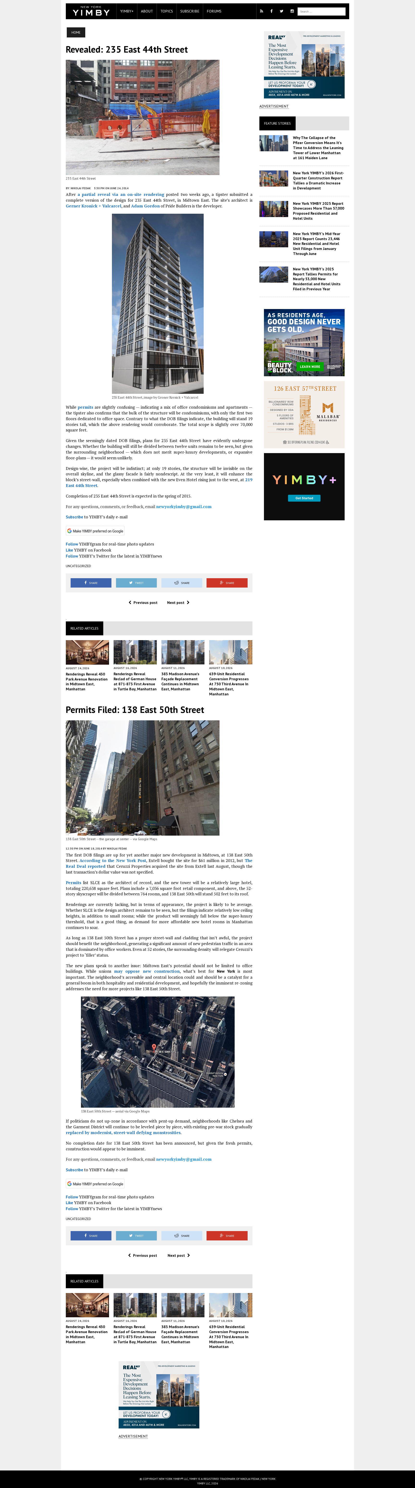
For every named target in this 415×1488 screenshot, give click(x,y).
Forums (214, 11)
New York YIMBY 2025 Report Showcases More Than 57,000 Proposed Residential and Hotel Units (318, 211)
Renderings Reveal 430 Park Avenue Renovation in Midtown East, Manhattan (87, 681)
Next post (175, 602)
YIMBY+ (127, 11)
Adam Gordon (145, 206)
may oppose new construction (147, 971)
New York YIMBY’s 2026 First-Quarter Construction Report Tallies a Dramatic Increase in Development (318, 180)
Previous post (146, 602)
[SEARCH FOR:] (322, 11)
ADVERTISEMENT (133, 1436)
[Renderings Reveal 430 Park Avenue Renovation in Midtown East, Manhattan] (87, 661)
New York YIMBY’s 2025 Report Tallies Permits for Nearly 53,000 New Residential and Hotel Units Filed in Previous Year (317, 279)
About (147, 11)
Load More (159, 1454)
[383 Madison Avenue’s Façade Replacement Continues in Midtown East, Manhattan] (183, 661)
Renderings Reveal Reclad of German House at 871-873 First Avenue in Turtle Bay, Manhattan (135, 681)
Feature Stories (277, 123)
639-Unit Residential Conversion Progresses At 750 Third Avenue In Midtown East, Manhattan (229, 683)
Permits (73, 882)
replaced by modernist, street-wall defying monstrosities (123, 1132)
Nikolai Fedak (81, 188)
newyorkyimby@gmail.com (184, 506)
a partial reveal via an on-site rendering (121, 194)
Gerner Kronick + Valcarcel (93, 206)
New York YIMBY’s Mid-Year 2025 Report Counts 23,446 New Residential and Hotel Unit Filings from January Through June (316, 243)
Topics (166, 11)
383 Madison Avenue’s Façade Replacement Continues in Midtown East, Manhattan (180, 681)
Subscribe (189, 11)
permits (85, 407)
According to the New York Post (112, 860)
